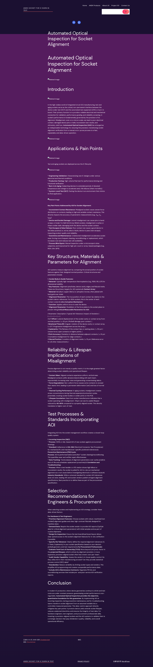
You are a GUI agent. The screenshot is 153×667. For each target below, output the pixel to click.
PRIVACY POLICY (83, 661)
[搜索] (125, 11)
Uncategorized (45, 640)
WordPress (126, 661)
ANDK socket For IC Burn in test (38, 661)
